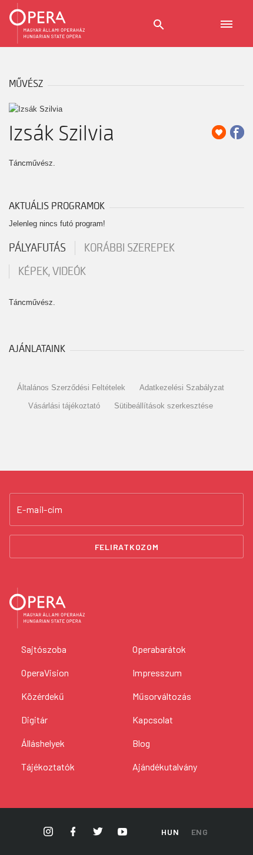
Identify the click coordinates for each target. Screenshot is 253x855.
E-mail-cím (39, 509)
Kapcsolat (152, 719)
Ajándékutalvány (164, 766)
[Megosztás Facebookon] (237, 132)
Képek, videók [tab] (52, 271)
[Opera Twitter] (97, 831)
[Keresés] (159, 24)
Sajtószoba (43, 649)
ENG (199, 832)
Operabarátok (159, 649)
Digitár (34, 719)
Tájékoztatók (48, 766)
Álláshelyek (43, 743)
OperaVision (45, 672)
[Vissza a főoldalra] (47, 23)
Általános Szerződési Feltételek (71, 387)
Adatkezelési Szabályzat (181, 387)
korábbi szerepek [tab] (129, 248)
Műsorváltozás (161, 696)
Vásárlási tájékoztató (64, 405)
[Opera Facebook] (73, 831)
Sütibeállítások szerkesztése (163, 405)
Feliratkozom (127, 547)
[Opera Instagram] (48, 831)
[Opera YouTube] (122, 831)
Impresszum (157, 672)
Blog (141, 743)
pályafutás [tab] (37, 248)
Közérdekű (42, 696)
